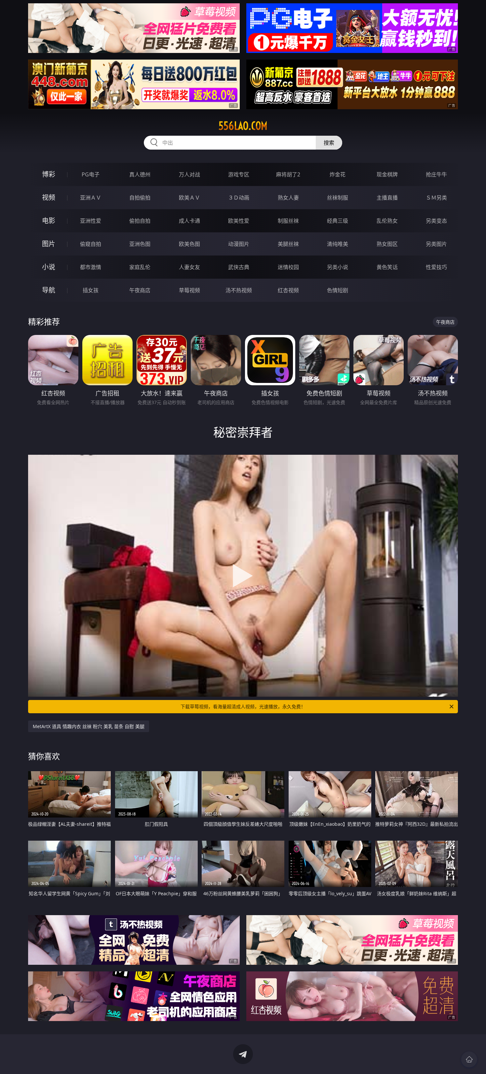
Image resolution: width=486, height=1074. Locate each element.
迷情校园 (288, 267)
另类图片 (436, 244)
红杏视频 (288, 290)
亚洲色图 (139, 244)
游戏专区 (238, 174)
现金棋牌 (387, 174)
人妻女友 (189, 267)
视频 (48, 197)
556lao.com (243, 125)
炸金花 (337, 174)
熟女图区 (387, 244)
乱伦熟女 (387, 220)
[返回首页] (469, 1059)
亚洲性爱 (90, 220)
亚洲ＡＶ (90, 197)
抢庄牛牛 (436, 174)
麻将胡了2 (288, 174)
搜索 (329, 142)
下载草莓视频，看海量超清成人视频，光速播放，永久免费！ (243, 706)
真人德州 (139, 174)
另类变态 (436, 220)
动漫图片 (238, 244)
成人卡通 (189, 220)
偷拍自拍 (139, 220)
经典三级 (337, 220)
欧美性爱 (238, 220)
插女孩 (91, 290)
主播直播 (387, 197)
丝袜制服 (337, 197)
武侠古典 (238, 267)
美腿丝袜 (288, 244)
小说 (48, 266)
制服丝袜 (288, 220)
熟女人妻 (288, 197)
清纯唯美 (337, 244)
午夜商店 (139, 290)
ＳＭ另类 (436, 197)
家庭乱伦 (139, 267)
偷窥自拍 (90, 244)
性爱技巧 (436, 267)
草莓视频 (189, 290)
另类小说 (337, 267)
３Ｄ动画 (238, 197)
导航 (48, 290)
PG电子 (91, 174)
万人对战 (189, 174)
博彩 (48, 174)
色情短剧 (337, 290)
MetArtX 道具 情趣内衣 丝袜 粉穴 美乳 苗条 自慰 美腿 (88, 726)
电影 (48, 220)
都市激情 (90, 267)
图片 (48, 243)
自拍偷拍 (139, 197)
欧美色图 (189, 244)
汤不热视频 (238, 290)
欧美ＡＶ (189, 197)
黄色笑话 (387, 267)
